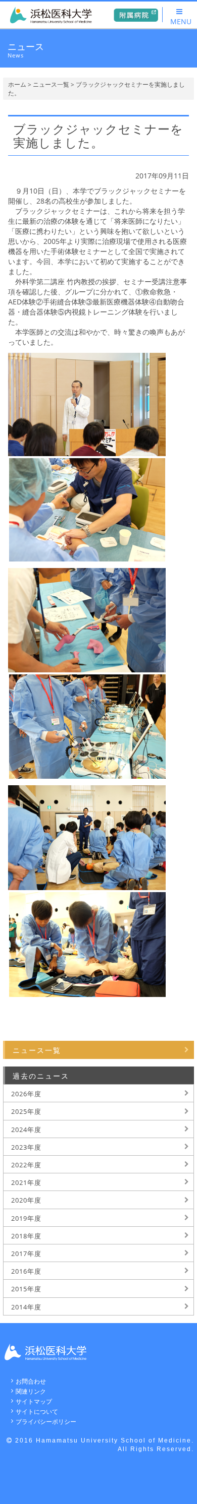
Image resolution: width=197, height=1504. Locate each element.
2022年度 (26, 1164)
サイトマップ (34, 1401)
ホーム (17, 84)
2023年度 (26, 1147)
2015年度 (26, 1288)
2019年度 (26, 1218)
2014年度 (26, 1306)
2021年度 (26, 1182)
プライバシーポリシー (46, 1421)
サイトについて (37, 1411)
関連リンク (31, 1391)
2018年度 (26, 1235)
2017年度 (26, 1253)
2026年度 (26, 1093)
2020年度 (26, 1200)
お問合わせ (31, 1381)
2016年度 (26, 1271)
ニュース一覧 (51, 84)
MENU (180, 21)
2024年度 (26, 1129)
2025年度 (26, 1111)
